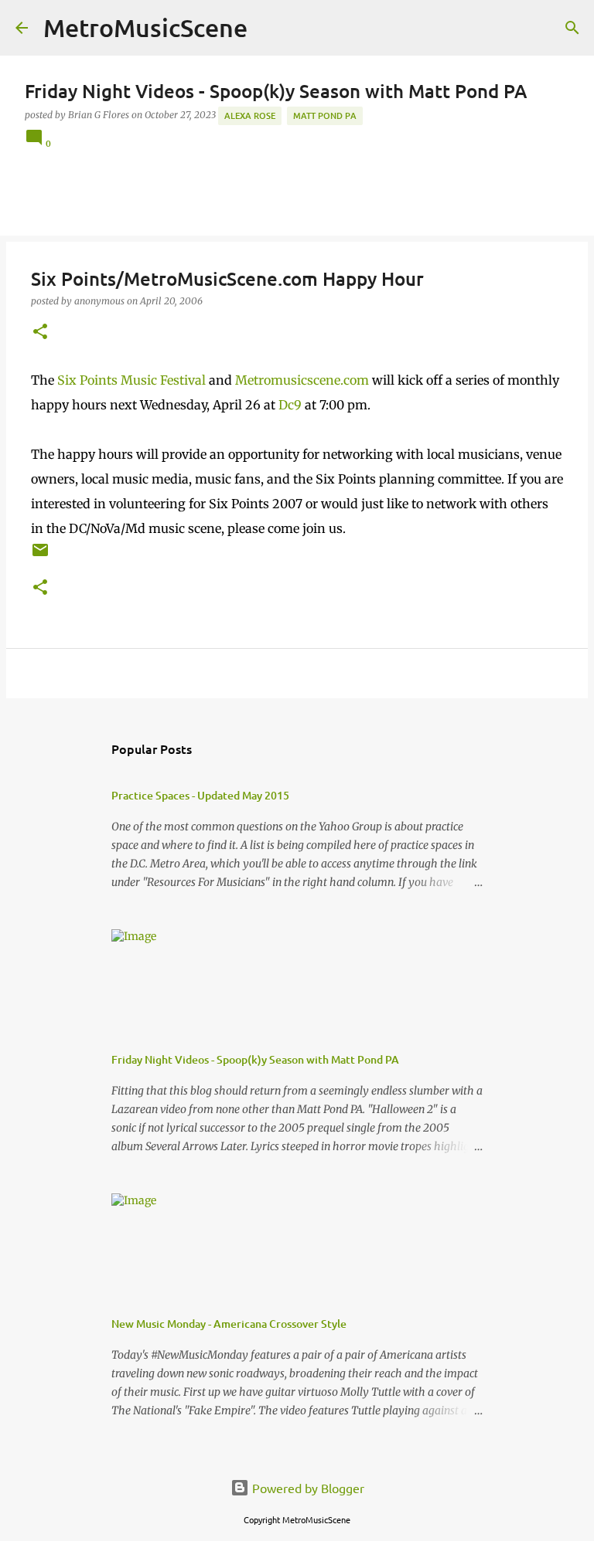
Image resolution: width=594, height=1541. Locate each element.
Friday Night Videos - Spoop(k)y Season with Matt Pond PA (255, 1059)
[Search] (572, 27)
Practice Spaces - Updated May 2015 (200, 795)
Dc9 (290, 404)
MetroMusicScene (145, 27)
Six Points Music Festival (131, 380)
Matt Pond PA (325, 115)
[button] (40, 332)
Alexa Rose (249, 115)
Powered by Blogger (306, 1487)
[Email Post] (40, 555)
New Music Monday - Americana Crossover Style (228, 1323)
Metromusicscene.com (302, 380)
